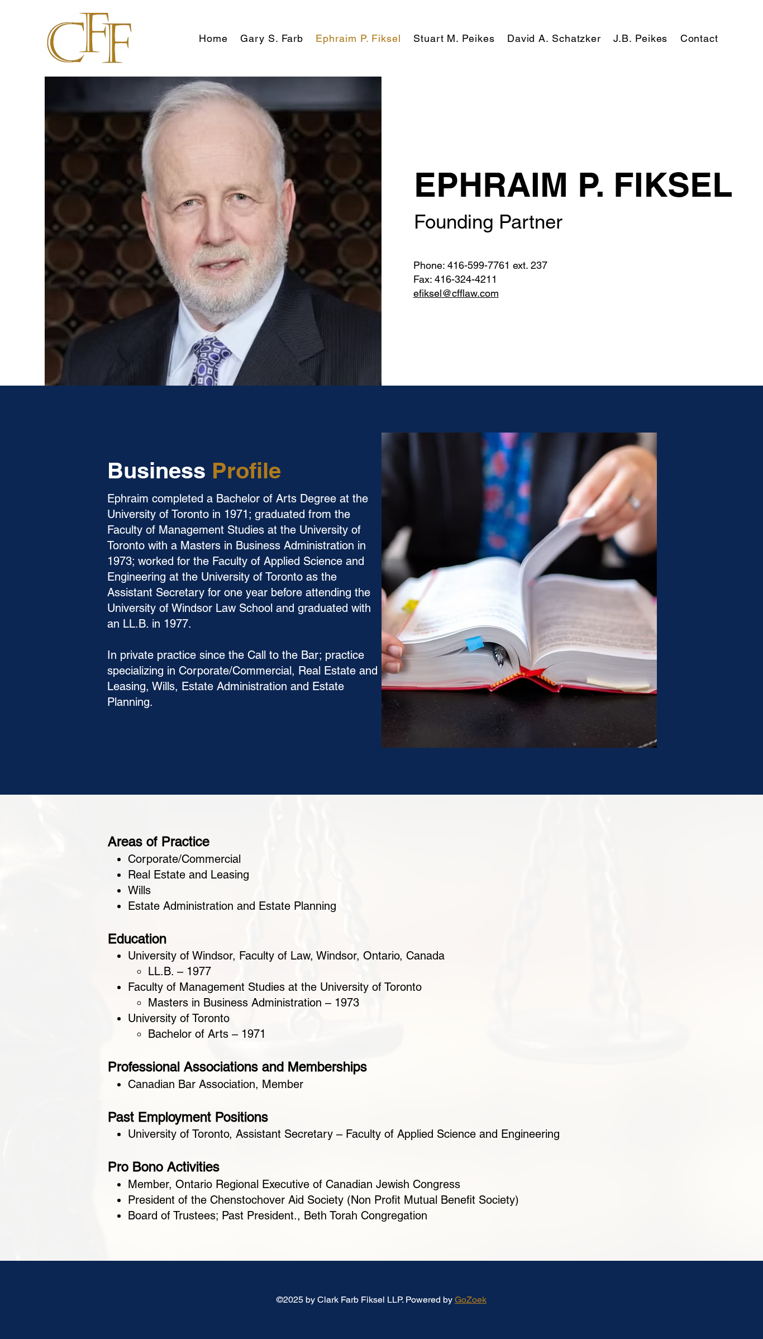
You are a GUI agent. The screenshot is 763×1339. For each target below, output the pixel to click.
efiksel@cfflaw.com (456, 293)
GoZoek (471, 1299)
